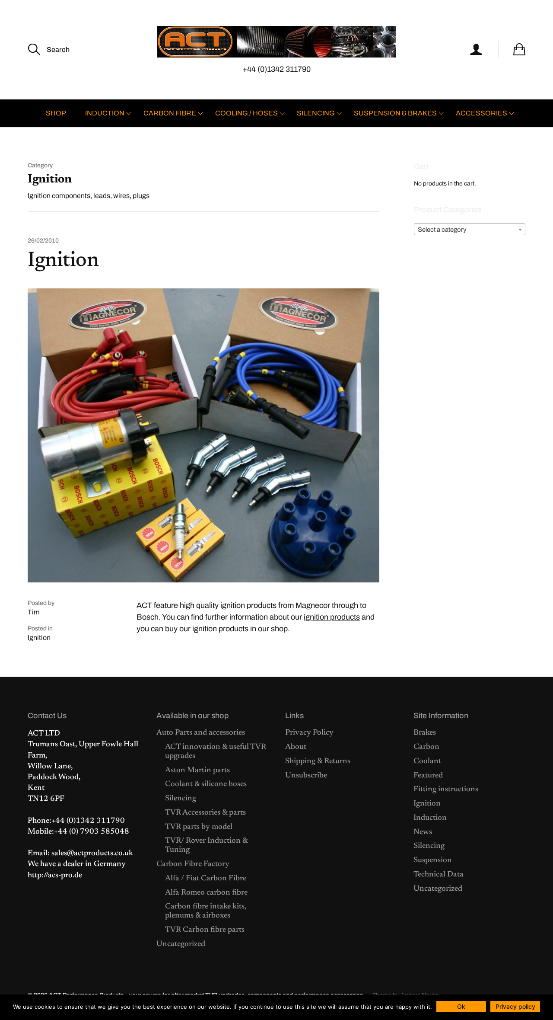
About (295, 747)
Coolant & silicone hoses (206, 784)
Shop (56, 113)
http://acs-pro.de (55, 875)
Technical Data (438, 875)
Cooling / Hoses (246, 113)
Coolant (427, 761)
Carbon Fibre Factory (192, 864)
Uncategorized (180, 944)
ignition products (332, 617)
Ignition (63, 261)
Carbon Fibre (169, 113)
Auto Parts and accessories (200, 733)
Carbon (426, 747)
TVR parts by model (198, 827)
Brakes (424, 733)
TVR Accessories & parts (205, 813)
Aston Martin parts (197, 770)
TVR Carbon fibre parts (205, 930)
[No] (522, 1007)
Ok (461, 1006)
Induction (104, 113)
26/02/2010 (43, 241)
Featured (428, 776)
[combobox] (469, 229)
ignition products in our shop (240, 628)
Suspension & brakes (395, 113)
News (422, 832)
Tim (34, 612)
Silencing (316, 113)
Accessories (481, 113)
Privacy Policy (309, 733)
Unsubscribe (306, 776)
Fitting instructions (445, 789)
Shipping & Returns (317, 761)
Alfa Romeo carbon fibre (206, 893)
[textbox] (469, 230)
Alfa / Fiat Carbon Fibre (205, 879)
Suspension (432, 860)
